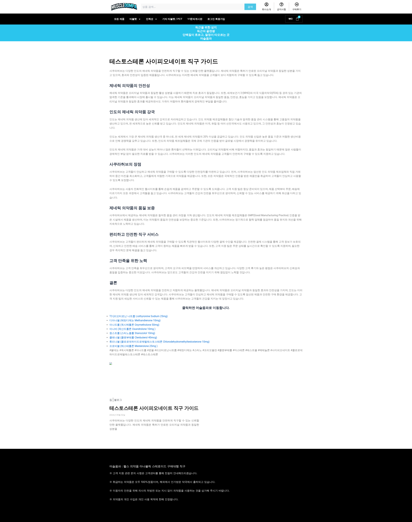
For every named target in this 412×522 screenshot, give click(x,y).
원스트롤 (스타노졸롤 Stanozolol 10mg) (132, 333)
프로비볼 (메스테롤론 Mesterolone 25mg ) (133, 346)
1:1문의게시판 (194, 18)
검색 (250, 6)
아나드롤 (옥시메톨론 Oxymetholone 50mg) (134, 324)
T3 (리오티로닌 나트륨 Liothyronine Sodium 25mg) (138, 316)
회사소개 (266, 9)
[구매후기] (297, 4)
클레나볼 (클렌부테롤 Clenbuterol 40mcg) (133, 337)
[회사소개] (266, 4)
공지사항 (281, 9)
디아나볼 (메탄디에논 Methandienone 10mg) (135, 320)
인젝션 (149, 18)
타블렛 (133, 18)
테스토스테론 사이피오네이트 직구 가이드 (154, 408)
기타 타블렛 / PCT (172, 18)
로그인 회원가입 (216, 18)
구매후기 (296, 9)
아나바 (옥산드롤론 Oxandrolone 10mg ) (132, 328)
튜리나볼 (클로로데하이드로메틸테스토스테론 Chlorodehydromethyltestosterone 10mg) (159, 341)
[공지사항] (281, 4)
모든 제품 (119, 18)
